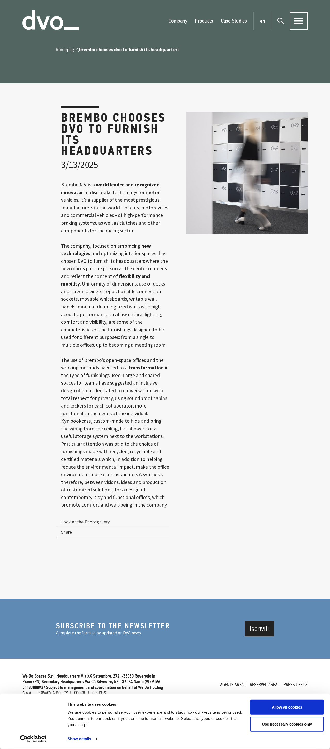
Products (204, 20)
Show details (79, 739)
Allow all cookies (287, 707)
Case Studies (234, 20)
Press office (296, 684)
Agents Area (232, 684)
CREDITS (99, 693)
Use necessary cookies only (287, 724)
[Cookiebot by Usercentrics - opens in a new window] (33, 739)
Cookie (80, 693)
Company (178, 20)
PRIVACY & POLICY (52, 693)
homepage (66, 49)
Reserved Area (263, 684)
